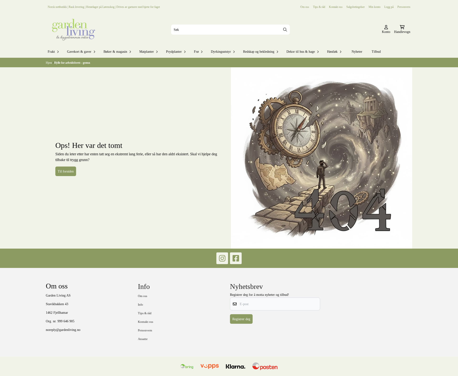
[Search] (285, 30)
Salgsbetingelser (355, 7)
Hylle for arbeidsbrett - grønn (72, 62)
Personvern (403, 7)
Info (140, 304)
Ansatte (143, 339)
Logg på (389, 7)
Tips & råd (319, 7)
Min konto (374, 7)
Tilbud (376, 51)
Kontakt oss (336, 7)
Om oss (304, 7)
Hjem (49, 62)
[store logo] (72, 29)
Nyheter (357, 51)
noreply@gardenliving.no (63, 330)
